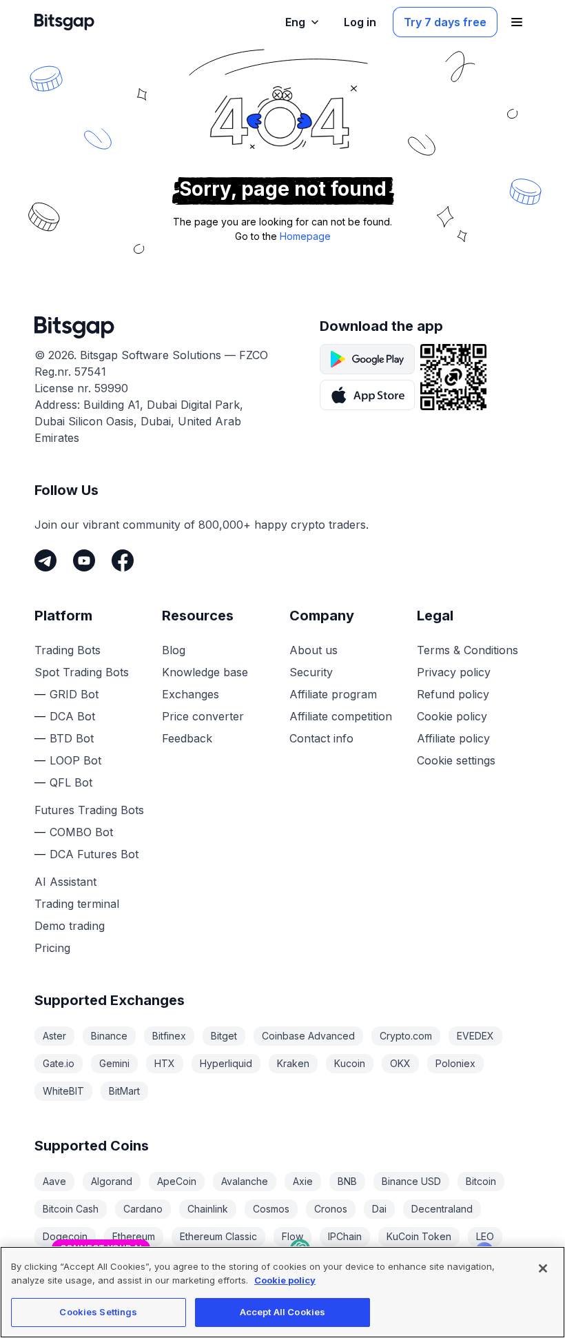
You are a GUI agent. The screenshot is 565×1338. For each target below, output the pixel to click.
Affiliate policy (453, 738)
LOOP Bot (75, 760)
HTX (164, 1063)
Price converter (203, 716)
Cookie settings (456, 760)
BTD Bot (72, 738)
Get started (440, 1196)
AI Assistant (65, 882)
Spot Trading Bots (81, 672)
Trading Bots (67, 650)
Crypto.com (406, 1036)
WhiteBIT (63, 1091)
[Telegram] (45, 560)
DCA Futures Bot (94, 854)
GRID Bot (74, 694)
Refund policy (453, 694)
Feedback (187, 738)
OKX (400, 1063)
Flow (292, 1236)
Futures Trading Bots (89, 810)
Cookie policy (452, 716)
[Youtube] (84, 560)
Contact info (321, 738)
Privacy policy (454, 672)
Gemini (114, 1063)
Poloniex (455, 1063)
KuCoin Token (419, 1236)
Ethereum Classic (218, 1236)
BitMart (124, 1091)
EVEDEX (475, 1036)
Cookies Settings (98, 1311)
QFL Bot (71, 782)
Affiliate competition (340, 716)
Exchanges (190, 694)
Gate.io (58, 1063)
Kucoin (349, 1063)
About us (313, 650)
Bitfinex (169, 1036)
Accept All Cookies (282, 1311)
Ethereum (133, 1236)
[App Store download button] (367, 395)
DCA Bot (72, 716)
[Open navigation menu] (517, 22)
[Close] (484, 1159)
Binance (109, 1036)
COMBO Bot (81, 832)
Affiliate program (333, 694)
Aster (54, 1036)
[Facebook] (123, 560)
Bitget (224, 1036)
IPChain (345, 1236)
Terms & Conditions (467, 650)
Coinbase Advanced (308, 1036)
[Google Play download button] (367, 359)
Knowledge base (205, 672)
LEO (485, 1236)
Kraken (293, 1063)
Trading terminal (76, 904)
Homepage (305, 236)
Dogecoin (65, 1236)
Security (311, 672)
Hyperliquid (226, 1063)
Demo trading (69, 926)
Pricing (52, 948)
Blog (173, 650)
